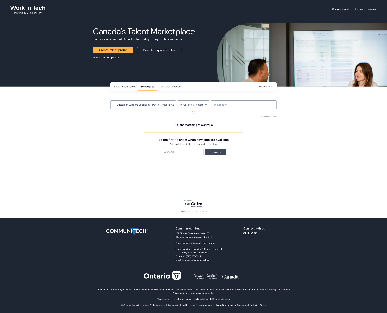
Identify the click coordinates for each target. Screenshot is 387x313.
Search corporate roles (159, 50)
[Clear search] (172, 104)
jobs (147, 86)
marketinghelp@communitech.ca (214, 299)
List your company (365, 9)
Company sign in (341, 9)
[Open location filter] (272, 104)
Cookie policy (201, 211)
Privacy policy (186, 211)
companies (125, 86)
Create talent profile (113, 50)
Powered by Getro (269, 117)
